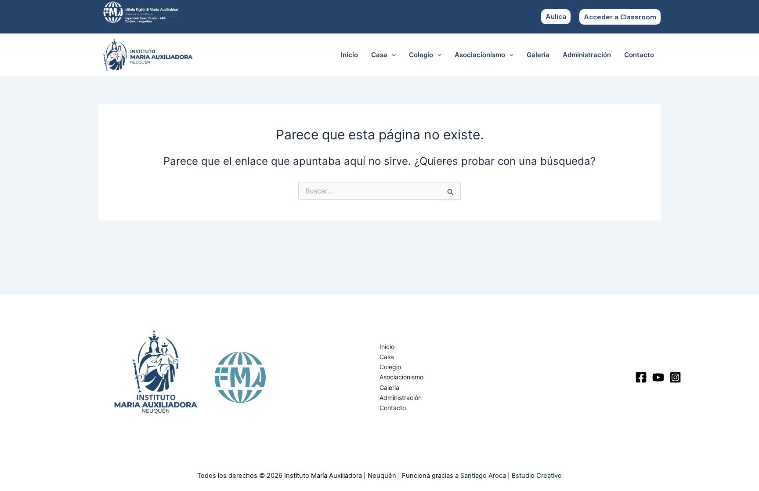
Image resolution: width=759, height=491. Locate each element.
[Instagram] (675, 377)
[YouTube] (658, 377)
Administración (587, 55)
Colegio (421, 55)
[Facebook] (641, 377)
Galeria (538, 55)
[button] (620, 17)
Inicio (349, 55)
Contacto (639, 55)
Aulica (556, 16)
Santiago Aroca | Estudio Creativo (511, 476)
